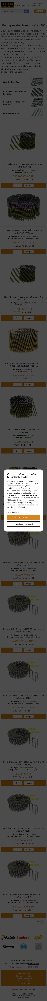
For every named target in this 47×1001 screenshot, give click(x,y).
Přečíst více (12, 512)
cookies (17, 483)
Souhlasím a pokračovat (23, 517)
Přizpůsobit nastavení (23, 524)
